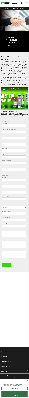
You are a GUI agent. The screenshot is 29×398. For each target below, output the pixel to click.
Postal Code (4, 148)
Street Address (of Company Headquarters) (11, 129)
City (2, 135)
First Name (4, 183)
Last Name (4, 177)
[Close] (27, 380)
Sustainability (4, 375)
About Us (15, 8)
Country (3, 154)
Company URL (5, 166)
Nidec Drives (8, 8)
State (3, 142)
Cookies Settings (14, 388)
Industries (4, 356)
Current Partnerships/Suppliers (8, 230)
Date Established (5, 205)
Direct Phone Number (6, 190)
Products (4, 352)
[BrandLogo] (5, 3)
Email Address (5, 196)
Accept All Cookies (14, 395)
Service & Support (6, 361)
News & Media (5, 366)
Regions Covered (5, 240)
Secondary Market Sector (7, 223)
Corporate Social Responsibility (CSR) (10, 378)
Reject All (14, 392)
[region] (14, 388)
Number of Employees (6, 211)
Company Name (5, 123)
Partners (22, 8)
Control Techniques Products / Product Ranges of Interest (14, 250)
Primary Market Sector (6, 217)
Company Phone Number (7, 160)
